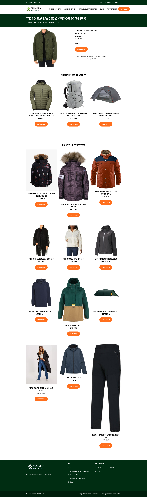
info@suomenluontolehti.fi (112, 2)
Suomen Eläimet (70, 9)
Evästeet (95, 494)
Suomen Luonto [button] (54, 9)
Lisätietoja (81, 49)
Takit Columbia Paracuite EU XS (73, 259)
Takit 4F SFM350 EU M (73, 378)
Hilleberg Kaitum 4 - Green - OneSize (106, 311)
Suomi (101, 2)
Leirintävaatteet (88, 30)
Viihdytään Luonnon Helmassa (79, 471)
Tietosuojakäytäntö (106, 494)
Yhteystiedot (112, 9)
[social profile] (39, 2)
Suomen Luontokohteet (88, 9)
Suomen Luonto (75, 468)
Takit (95, 30)
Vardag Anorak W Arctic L (73, 325)
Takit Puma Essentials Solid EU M (106, 259)
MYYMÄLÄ (124, 9)
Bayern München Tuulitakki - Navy (41, 311)
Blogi (102, 9)
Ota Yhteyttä (87, 494)
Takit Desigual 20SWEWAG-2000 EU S (41, 259)
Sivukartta (116, 494)
